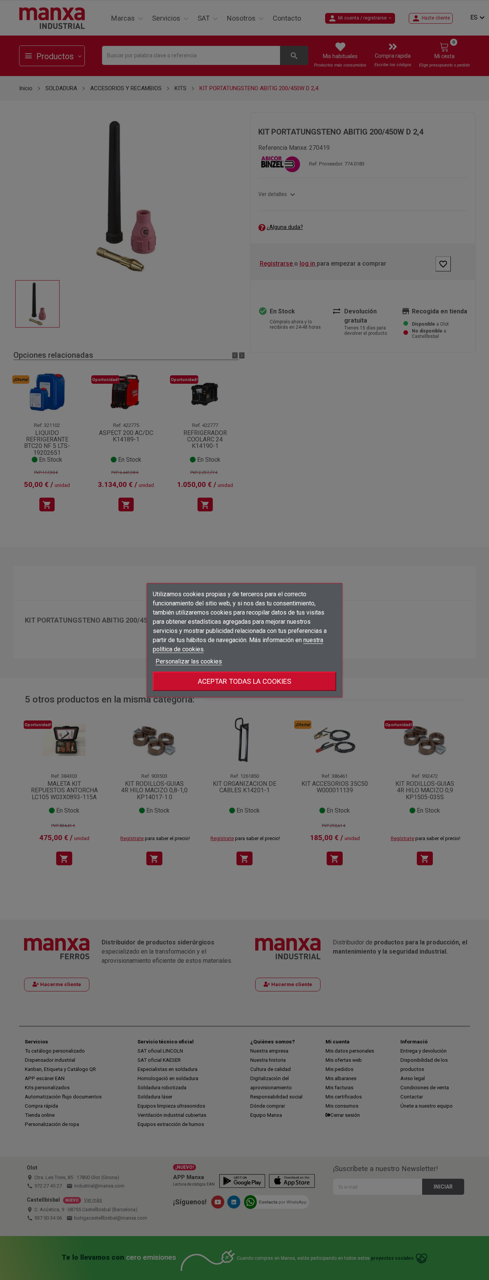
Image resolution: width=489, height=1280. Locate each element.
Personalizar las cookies (188, 661)
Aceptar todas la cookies (244, 681)
